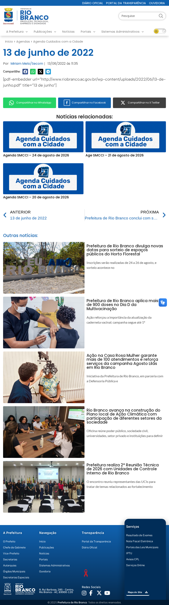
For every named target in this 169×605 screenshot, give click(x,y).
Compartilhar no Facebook (89, 102)
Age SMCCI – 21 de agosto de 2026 (115, 155)
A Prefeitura (14, 32)
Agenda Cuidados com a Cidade (58, 41)
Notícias (68, 32)
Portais (86, 32)
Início (9, 41)
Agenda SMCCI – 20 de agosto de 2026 (36, 197)
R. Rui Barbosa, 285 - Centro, (56, 591)
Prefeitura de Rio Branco (72, 602)
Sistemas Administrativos (120, 32)
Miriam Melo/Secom (27, 63)
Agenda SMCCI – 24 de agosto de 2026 (36, 155)
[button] (25, 71)
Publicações (43, 32)
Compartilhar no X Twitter (144, 102)
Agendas (23, 41)
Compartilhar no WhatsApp (33, 102)
